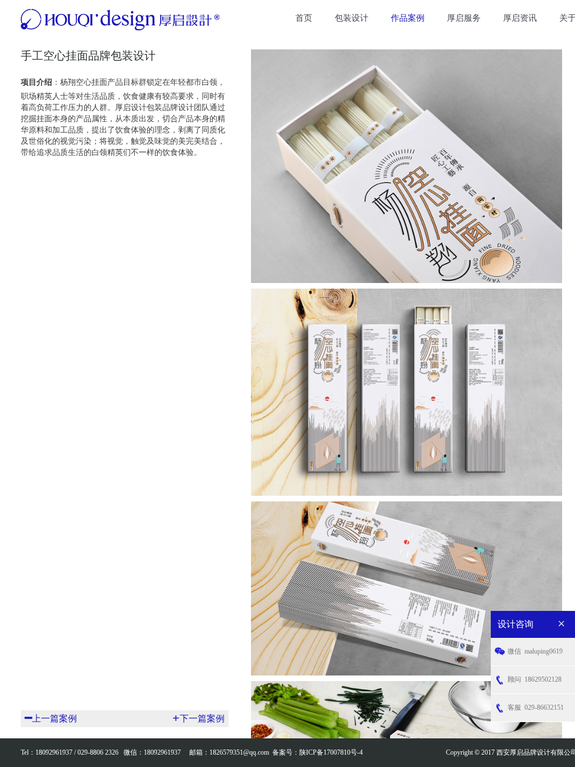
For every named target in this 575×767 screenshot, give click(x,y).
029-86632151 (536, 707)
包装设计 (351, 17)
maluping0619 (535, 651)
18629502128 (535, 679)
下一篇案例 (198, 718)
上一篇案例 (51, 718)
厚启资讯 (520, 17)
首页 (303, 17)
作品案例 (408, 17)
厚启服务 (464, 17)
